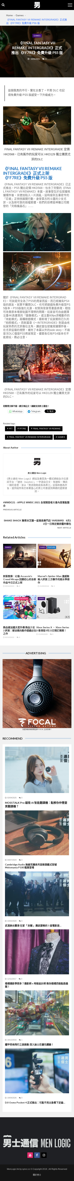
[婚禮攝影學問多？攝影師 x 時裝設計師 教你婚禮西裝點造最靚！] (37, 951)
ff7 (11, 428)
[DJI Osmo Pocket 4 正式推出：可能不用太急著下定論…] (37, 1070)
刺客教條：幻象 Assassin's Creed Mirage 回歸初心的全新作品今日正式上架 (19, 579)
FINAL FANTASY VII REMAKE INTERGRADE (30, 437)
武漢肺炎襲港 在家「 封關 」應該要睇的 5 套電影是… (33, 925)
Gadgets (9, 598)
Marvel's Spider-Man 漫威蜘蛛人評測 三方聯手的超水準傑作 (54, 579)
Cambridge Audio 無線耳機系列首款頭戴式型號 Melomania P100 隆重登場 (31, 866)
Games (37, 36)
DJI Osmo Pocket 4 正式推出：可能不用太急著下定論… (35, 1102)
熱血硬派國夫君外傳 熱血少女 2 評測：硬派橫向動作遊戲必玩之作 (19, 630)
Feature (51, 547)
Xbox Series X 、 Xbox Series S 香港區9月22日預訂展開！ (52, 629)
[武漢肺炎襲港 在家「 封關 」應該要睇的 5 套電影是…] (37, 893)
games (61, 437)
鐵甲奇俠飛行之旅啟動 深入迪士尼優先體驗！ (29, 1044)
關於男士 (37, 1175)
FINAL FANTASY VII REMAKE (47, 428)
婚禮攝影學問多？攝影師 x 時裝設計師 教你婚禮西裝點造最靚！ (36, 985)
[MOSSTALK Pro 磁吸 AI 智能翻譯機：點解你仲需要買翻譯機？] (37, 770)
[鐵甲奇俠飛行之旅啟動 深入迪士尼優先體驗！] (37, 1012)
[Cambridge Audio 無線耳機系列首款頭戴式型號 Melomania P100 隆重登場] (37, 832)
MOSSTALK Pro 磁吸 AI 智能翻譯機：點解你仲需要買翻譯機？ (36, 804)
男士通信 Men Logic (37, 473)
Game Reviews (21, 598)
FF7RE (22, 428)
